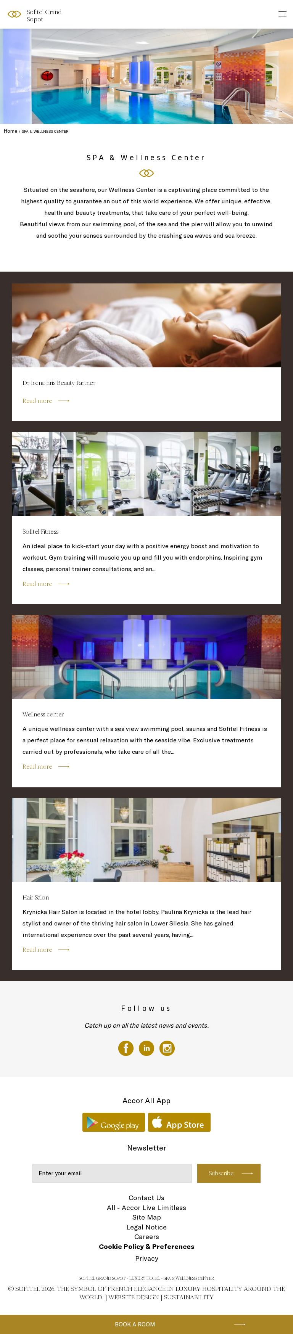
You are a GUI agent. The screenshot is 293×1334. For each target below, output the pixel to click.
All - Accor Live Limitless (146, 1207)
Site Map (146, 1217)
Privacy (146, 1258)
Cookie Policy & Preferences (147, 1246)
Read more (37, 400)
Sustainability (189, 1297)
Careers (146, 1236)
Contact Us (146, 1197)
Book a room (135, 1324)
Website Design (133, 1297)
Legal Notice (146, 1227)
